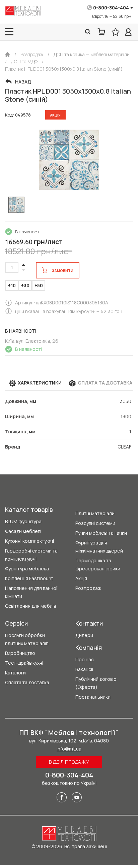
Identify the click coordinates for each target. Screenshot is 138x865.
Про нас (84, 659)
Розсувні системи (95, 523)
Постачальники (93, 697)
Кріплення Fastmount (29, 578)
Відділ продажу (69, 762)
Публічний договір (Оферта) (96, 683)
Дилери (84, 635)
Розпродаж (88, 588)
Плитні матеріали (95, 513)
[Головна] (7, 54)
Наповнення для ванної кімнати (31, 592)
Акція (81, 578)
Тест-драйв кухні (24, 663)
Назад (23, 81)
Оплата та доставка (27, 682)
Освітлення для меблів (30, 606)
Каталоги (15, 672)
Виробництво (20, 653)
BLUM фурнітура (23, 521)
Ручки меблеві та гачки (101, 533)
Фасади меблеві (23, 531)
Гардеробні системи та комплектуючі (31, 554)
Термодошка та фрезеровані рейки (97, 564)
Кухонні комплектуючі (29, 541)
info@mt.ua (69, 748)
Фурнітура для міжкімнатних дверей (99, 546)
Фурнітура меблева (27, 568)
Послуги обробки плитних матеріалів (26, 639)
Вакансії (84, 669)
